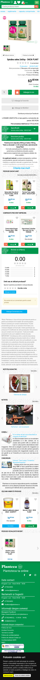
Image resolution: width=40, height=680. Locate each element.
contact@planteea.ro (11, 590)
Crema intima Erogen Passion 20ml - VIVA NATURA (11, 230)
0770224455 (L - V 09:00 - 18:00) (15, 618)
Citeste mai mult (21, 168)
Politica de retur (7, 628)
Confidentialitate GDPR (9, 640)
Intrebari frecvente (8, 630)
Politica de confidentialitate (10, 635)
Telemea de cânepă (20, 394)
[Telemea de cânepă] (20, 384)
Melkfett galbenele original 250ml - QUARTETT (11, 511)
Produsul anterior (9, 55)
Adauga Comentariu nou (14, 311)
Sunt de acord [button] (8, 675)
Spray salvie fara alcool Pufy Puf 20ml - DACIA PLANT (11, 193)
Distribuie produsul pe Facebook (28, 113)
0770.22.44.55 (33, 124)
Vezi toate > (35, 493)
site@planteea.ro (10, 621)
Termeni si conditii (7, 633)
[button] (24, 2)
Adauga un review (10, 292)
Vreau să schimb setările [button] (22, 675)
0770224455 (8, 587)
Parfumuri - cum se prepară (20, 427)
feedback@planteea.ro (12, 604)
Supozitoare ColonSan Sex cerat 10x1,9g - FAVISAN (28, 230)
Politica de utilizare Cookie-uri (11, 637)
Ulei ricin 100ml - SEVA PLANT (29, 511)
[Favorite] (15, 2)
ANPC (3, 642)
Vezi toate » (34, 370)
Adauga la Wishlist (21, 108)
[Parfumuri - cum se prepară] (20, 415)
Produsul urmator (28, 55)
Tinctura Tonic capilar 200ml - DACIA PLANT (28, 193)
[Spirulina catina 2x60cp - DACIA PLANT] (20, 30)
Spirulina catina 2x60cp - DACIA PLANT (10, 552)
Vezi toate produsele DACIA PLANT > (27, 175)
